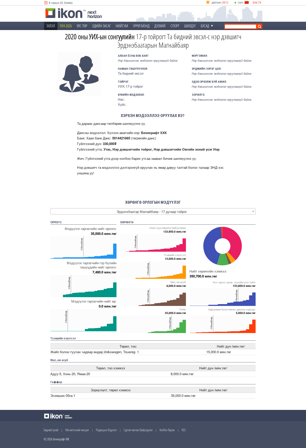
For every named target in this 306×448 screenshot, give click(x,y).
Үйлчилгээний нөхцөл (77, 430)
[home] (74, 14)
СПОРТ (174, 25)
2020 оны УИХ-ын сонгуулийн (100, 36)
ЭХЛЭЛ (50, 25)
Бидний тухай (51, 430)
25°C (225, 2)
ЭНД (213, 167)
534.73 (257, 2)
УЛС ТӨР (82, 25)
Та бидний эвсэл (131, 73)
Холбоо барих (167, 430)
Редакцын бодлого (106, 430)
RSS (184, 430)
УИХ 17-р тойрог (130, 86)
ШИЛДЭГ (190, 25)
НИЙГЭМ (122, 25)
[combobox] (153, 211)
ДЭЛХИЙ (160, 25)
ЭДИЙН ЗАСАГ (101, 25)
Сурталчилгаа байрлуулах (138, 430)
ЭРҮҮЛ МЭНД (141, 25)
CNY (240, 2)
